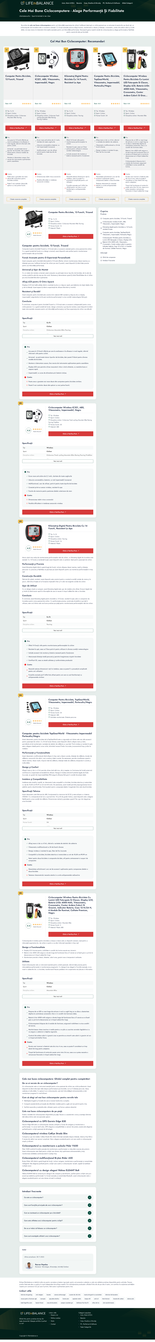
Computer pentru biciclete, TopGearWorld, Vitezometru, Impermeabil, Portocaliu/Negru (117, 233)
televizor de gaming (26, 1295)
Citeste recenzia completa (18, 199)
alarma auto (130, 1299)
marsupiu (42, 1299)
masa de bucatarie (52, 1303)
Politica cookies (55, 1318)
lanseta (49, 1295)
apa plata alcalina (54, 1299)
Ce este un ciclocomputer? (33, 1197)
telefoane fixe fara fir (83, 1303)
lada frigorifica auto (26, 1303)
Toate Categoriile (85, 1327)
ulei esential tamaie (108, 1303)
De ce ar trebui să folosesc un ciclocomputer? (40, 1228)
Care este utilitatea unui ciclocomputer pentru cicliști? (43, 1220)
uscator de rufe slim (74, 1295)
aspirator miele (77, 1299)
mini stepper (39, 1295)
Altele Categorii (127, 3)
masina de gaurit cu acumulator (93, 1295)
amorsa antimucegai (59, 1295)
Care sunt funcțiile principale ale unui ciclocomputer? (43, 1205)
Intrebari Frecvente (109, 260)
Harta (52, 1321)
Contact (53, 1324)
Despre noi (54, 1315)
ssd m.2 (96, 1299)
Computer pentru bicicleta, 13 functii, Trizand (117, 218)
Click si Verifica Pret (17, 128)
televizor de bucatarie (111, 1295)
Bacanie (79, 3)
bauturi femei (39, 1303)
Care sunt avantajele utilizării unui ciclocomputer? (42, 1236)
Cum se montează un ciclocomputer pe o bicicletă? (42, 1213)
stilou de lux (95, 1303)
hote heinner (106, 1299)
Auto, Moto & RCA (68, 3)
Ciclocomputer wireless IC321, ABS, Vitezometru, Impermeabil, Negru (114, 223)
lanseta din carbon (118, 1299)
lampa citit (87, 1299)
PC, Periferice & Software (111, 3)
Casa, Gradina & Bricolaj (92, 3)
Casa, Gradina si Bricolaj (88, 1321)
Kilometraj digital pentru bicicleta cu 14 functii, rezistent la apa (118, 228)
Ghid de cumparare (109, 257)
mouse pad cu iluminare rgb (29, 1299)
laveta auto (66, 1299)
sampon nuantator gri (67, 1303)
